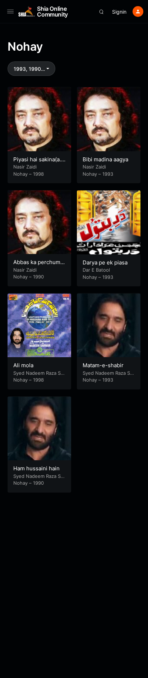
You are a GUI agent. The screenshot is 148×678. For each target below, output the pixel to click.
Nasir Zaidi (25, 167)
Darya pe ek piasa (105, 262)
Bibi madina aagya (105, 159)
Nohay (20, 174)
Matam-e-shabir (103, 365)
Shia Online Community (52, 11)
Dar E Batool (96, 270)
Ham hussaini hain (36, 468)
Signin (119, 12)
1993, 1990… (29, 69)
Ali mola (23, 365)
